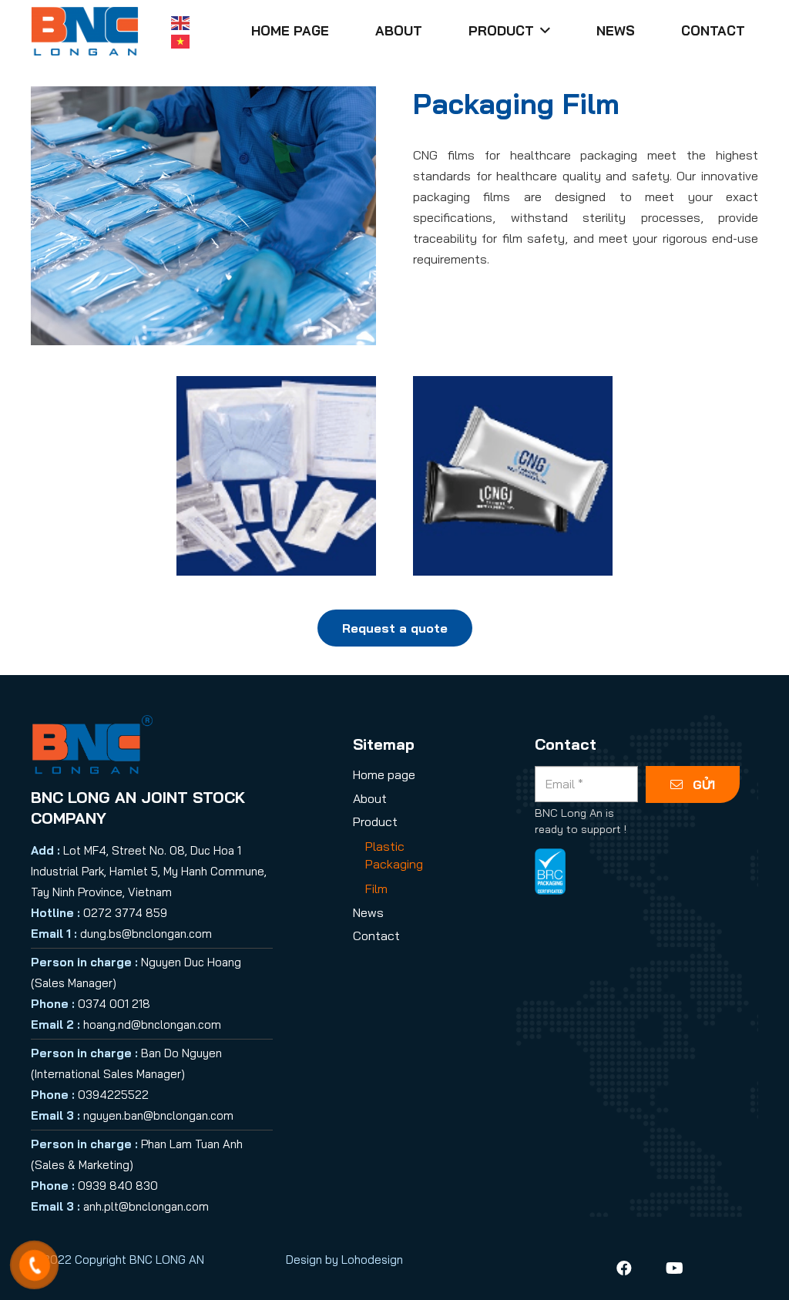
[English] (181, 21)
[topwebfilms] (276, 476)
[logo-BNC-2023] (85, 31)
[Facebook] (624, 1268)
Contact (376, 935)
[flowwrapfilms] (513, 476)
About (370, 798)
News (368, 912)
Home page (384, 774)
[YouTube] (675, 1268)
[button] (542, 31)
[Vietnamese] (181, 40)
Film (376, 888)
